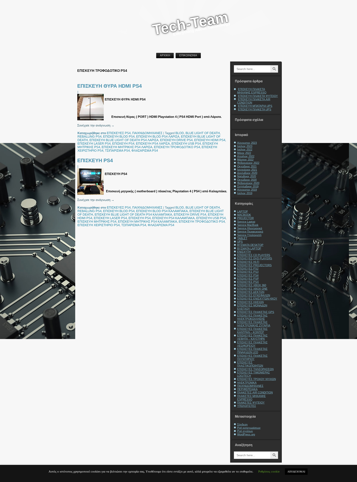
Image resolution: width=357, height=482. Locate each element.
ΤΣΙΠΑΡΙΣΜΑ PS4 (117, 150)
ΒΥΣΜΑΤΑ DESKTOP (250, 245)
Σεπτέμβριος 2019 (247, 186)
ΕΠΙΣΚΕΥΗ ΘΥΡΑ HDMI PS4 (109, 86)
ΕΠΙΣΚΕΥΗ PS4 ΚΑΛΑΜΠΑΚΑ (173, 218)
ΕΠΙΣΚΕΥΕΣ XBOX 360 (251, 285)
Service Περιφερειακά (250, 231)
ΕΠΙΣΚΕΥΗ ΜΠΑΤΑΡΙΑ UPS (255, 106)
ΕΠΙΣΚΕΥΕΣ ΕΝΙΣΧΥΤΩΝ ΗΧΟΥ (257, 298)
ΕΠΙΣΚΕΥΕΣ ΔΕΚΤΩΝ (250, 292)
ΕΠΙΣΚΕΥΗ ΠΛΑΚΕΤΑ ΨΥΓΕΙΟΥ (258, 96)
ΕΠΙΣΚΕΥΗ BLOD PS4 (118, 136)
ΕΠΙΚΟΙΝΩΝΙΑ (188, 55)
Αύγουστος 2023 (247, 142)
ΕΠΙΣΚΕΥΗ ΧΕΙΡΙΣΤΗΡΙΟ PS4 (98, 225)
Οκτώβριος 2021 (247, 166)
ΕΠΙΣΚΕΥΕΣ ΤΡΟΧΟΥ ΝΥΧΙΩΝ (256, 379)
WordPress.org (246, 434)
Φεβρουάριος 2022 (248, 162)
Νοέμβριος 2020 (246, 176)
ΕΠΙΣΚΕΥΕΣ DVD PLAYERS (254, 258)
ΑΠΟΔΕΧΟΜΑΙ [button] (296, 471)
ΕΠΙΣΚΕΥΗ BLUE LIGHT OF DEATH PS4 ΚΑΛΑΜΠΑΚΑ (133, 214)
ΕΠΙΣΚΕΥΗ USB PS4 (186, 143)
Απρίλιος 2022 (245, 156)
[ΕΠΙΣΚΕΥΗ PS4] (91, 194)
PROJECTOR (245, 218)
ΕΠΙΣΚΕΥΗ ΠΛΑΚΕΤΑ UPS (254, 109)
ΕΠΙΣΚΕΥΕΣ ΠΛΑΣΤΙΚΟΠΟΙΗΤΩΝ (250, 364)
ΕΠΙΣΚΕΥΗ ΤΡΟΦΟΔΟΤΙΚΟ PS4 (177, 147)
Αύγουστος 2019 (247, 189)
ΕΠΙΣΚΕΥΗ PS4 (123, 143)
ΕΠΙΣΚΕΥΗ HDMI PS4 (209, 140)
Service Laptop (246, 221)
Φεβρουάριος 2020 (248, 183)
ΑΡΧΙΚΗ (165, 55)
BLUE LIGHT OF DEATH (203, 133)
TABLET (242, 238)
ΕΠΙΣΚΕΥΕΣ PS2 (247, 268)
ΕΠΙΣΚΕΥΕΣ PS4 (119, 133)
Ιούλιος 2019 (244, 193)
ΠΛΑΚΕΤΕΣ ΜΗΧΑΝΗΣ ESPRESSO (251, 398)
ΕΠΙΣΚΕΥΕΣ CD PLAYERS (253, 255)
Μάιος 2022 (244, 153)
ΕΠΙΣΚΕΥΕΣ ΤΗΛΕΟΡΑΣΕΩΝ (255, 369)
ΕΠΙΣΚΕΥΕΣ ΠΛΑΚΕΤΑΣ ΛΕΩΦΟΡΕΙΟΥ (252, 344)
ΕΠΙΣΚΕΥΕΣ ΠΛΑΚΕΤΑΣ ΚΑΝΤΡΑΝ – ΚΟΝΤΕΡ (252, 330)
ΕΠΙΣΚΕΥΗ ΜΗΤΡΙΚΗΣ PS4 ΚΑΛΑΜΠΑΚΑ (147, 221)
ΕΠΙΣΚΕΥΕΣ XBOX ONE (252, 288)
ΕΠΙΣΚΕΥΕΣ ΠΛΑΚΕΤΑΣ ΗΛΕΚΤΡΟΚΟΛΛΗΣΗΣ (252, 317)
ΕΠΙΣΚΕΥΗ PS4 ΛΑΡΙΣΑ (153, 143)
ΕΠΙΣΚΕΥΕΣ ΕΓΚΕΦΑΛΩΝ (253, 295)
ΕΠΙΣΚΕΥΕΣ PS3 (247, 271)
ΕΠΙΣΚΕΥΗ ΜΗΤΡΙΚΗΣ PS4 (96, 221)
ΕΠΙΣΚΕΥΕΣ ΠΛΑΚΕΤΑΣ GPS (255, 312)
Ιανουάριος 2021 (247, 169)
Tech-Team (190, 23)
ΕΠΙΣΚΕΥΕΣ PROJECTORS (254, 265)
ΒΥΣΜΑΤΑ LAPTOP (249, 248)
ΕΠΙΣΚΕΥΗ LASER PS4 (94, 143)
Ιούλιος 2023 (244, 146)
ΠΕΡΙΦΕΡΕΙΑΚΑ (247, 389)
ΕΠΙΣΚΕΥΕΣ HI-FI (248, 261)
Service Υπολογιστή (249, 235)
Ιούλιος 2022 (244, 149)
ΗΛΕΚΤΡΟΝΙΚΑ (247, 382)
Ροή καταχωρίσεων (249, 427)
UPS (240, 241)
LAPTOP (242, 211)
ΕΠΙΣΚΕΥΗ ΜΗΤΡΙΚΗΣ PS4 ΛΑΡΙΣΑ (127, 147)
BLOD (179, 133)
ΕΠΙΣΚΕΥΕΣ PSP (248, 278)
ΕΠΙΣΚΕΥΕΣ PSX (248, 282)
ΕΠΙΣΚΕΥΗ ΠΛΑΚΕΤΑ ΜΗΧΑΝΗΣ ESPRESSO (251, 91)
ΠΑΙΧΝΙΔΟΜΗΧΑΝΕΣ (147, 133)
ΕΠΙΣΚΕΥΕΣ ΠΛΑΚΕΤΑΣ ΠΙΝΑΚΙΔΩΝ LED (252, 350)
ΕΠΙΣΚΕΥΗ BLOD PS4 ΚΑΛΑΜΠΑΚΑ (162, 211)
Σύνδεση (242, 424)
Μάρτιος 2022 (245, 159)
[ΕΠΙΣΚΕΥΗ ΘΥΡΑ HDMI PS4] (91, 120)
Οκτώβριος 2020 (247, 179)
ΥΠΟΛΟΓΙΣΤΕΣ (246, 406)
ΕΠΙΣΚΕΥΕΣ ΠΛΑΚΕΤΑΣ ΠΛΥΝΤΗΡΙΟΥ (252, 357)
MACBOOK (244, 214)
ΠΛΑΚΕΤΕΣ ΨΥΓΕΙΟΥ (251, 402)
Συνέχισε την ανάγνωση (95, 125)
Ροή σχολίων (245, 431)
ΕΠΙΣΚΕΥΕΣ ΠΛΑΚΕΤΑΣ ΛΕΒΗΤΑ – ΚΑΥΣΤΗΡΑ (252, 337)
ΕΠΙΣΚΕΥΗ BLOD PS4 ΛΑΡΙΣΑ (157, 136)
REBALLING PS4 (89, 136)
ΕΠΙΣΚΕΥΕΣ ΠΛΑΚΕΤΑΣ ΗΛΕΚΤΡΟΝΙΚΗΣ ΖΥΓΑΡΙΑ (253, 324)
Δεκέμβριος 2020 (247, 173)
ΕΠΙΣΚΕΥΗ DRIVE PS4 (176, 140)
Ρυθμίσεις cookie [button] (269, 471)
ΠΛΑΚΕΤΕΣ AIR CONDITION (255, 392)
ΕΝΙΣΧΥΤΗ (244, 251)
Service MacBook (247, 225)
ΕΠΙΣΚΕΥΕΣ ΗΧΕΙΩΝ (250, 302)
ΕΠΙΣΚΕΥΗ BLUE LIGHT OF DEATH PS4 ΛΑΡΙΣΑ (123, 140)
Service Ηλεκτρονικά (249, 228)
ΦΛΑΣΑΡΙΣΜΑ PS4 (144, 150)
